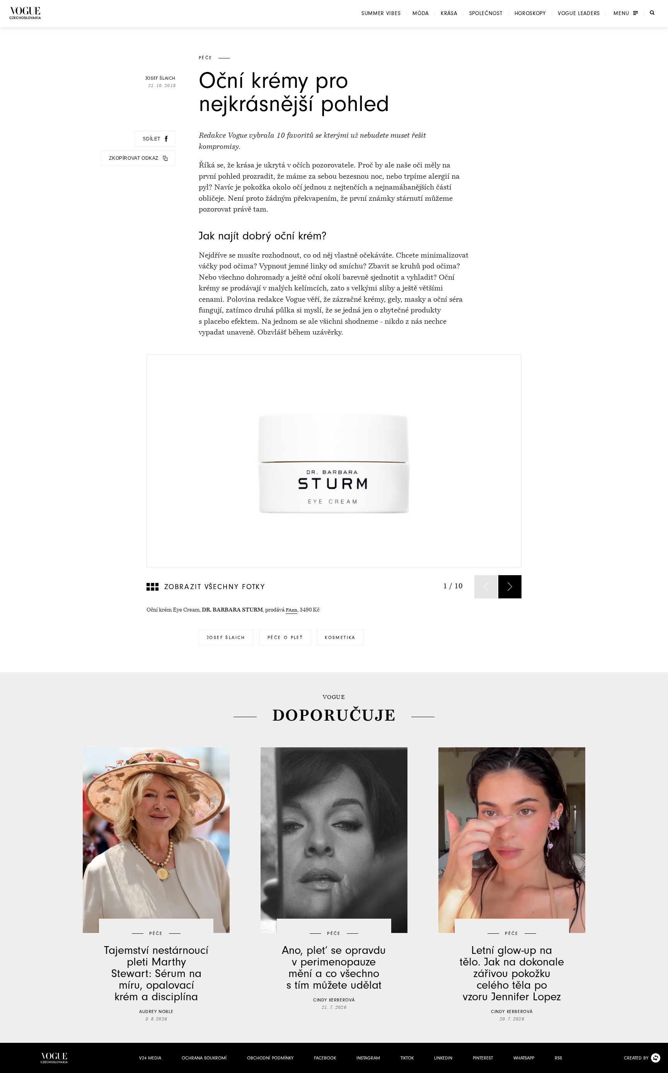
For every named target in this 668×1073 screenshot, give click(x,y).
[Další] (509, 586)
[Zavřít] (660, 1065)
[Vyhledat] (652, 12)
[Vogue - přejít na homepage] (25, 13)
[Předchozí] (486, 586)
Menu (621, 13)
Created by (636, 1058)
